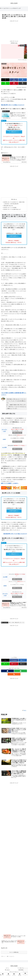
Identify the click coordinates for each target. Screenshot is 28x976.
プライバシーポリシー (14, 971)
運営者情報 (20, 969)
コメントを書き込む (14, 952)
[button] (22, 83)
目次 (12, 199)
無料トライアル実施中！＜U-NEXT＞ (10, 483)
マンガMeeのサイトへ (14, 131)
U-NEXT (4, 439)
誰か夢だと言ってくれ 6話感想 (10, 207)
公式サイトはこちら (17, 432)
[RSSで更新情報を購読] (14, 674)
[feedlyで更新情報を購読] (20, 671)
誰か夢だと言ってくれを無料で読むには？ (12, 209)
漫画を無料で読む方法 (8, 205)
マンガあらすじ (5, 622)
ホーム (7, 968)
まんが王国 (4, 447)
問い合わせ (7, 969)
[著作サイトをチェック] (7, 671)
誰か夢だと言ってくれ (20, 622)
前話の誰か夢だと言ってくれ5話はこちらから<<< (12, 104)
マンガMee (12, 622)
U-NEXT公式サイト (14, 236)
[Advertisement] (14, 181)
